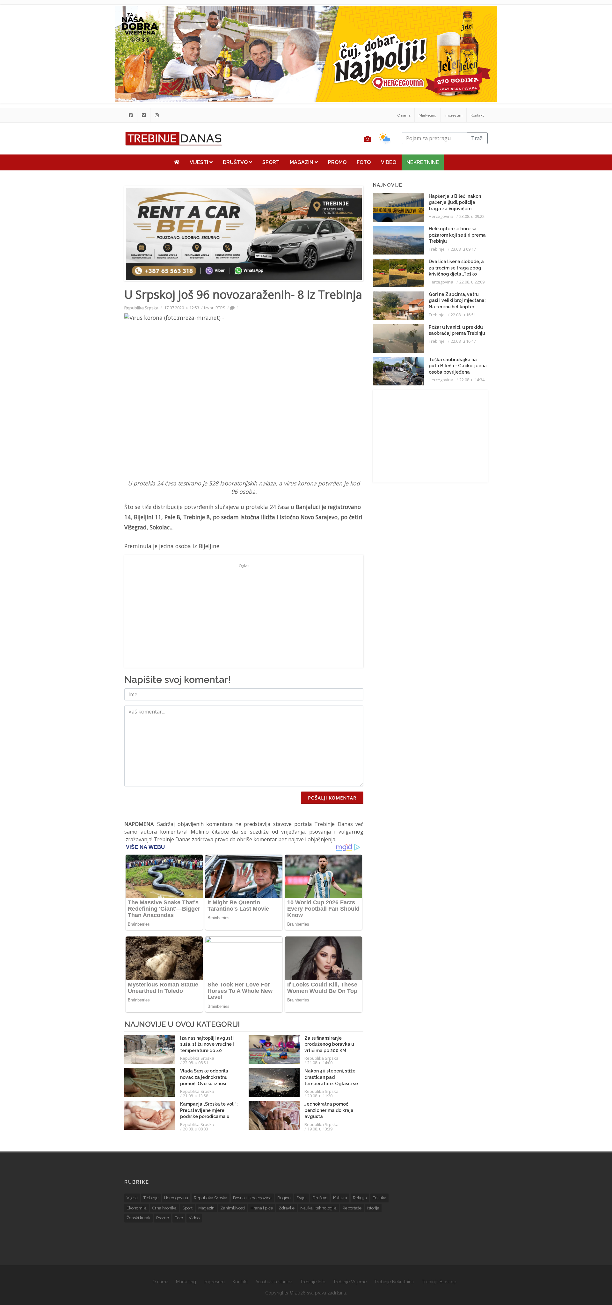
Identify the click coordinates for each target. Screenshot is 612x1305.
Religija (360, 1197)
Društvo (236, 162)
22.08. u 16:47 (463, 341)
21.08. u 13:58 (195, 1096)
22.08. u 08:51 (195, 1062)
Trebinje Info (312, 1281)
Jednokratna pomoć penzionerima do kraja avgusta (328, 1110)
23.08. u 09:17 (463, 249)
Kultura (340, 1197)
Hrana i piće (262, 1208)
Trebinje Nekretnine (394, 1281)
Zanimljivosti (232, 1208)
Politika (379, 1197)
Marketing (427, 115)
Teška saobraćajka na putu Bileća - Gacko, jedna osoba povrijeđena (458, 366)
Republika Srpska (141, 308)
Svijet (301, 1197)
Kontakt (477, 115)
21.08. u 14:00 (319, 1062)
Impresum (453, 115)
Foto (364, 162)
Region (284, 1197)
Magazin (302, 162)
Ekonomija (137, 1208)
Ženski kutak (138, 1217)
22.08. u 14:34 (471, 380)
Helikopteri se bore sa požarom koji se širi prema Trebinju (457, 235)
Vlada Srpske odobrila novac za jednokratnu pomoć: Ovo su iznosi (204, 1077)
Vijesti (199, 162)
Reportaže (351, 1208)
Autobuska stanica (273, 1281)
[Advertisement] (85, 163)
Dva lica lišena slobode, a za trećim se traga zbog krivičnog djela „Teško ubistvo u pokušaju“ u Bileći (456, 274)
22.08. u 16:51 (463, 315)
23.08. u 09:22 (471, 216)
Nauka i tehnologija (318, 1208)
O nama (404, 115)
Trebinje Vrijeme (350, 1281)
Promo (337, 162)
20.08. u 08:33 (195, 1129)
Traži (477, 138)
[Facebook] (130, 115)
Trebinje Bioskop (439, 1281)
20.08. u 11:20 (319, 1096)
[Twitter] (143, 115)
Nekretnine (422, 162)
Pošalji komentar (332, 798)
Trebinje (437, 249)
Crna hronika (164, 1208)
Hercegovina (441, 216)
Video (388, 162)
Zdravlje (287, 1208)
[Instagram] (156, 115)
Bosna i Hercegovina (252, 1197)
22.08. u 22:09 (471, 282)
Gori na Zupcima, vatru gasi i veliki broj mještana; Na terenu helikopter (457, 300)
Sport (271, 162)
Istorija (373, 1208)
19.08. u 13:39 (319, 1129)
